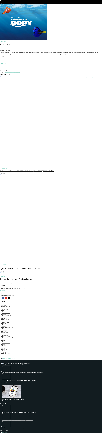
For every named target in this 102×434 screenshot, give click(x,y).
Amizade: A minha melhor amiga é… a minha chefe (13, 364)
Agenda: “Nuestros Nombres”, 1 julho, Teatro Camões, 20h (20, 269)
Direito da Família (6, 319)
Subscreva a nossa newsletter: (7, 288)
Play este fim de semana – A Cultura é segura (16, 279)
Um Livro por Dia (6, 353)
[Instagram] (9, 298)
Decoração (4, 317)
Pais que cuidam (5, 334)
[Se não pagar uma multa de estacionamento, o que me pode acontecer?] (6, 426)
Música (3, 326)
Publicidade (4, 340)
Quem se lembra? (6, 343)
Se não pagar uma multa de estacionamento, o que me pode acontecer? (18, 428)
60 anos (4, 304)
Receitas (4, 345)
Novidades (4, 330)
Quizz (3, 344)
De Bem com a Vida (6, 315)
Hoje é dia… (4, 323)
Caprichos (4, 311)
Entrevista (4, 321)
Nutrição (4, 331)
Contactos (4, 432)
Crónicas (4, 314)
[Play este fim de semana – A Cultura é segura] (6, 272)
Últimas (4, 352)
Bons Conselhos (6, 309)
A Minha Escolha (6, 306)
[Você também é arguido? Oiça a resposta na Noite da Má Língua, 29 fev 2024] (11, 398)
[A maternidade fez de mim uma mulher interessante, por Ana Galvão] (6, 418)
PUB (3, 339)
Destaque (4, 168)
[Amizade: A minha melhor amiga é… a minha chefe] (16, 363)
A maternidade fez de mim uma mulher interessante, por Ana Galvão (17, 420)
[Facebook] (3, 298)
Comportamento (6, 313)
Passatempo (5, 335)
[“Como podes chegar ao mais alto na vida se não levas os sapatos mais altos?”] (6, 379)
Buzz (3, 310)
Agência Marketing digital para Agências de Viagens (11, 430)
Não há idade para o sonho (8, 327)
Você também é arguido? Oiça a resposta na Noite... (13, 399)
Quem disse (4, 341)
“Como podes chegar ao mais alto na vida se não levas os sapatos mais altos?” (19, 380)
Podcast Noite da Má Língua (8, 337)
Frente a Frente (5, 322)
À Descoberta (5, 305)
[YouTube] (6, 298)
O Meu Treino (5, 332)
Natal (3, 328)
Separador (4, 349)
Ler (3, 324)
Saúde (3, 348)
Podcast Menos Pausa (7, 336)
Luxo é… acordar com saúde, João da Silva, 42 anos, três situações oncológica (19, 412)
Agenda (4, 41)
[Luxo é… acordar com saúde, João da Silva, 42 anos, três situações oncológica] (6, 411)
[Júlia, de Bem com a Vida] (2, 1)
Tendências (4, 350)
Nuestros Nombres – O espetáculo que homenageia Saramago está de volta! (27, 171)
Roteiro (4, 347)
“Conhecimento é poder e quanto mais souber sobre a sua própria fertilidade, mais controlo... (23, 372)
